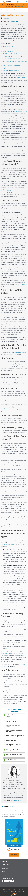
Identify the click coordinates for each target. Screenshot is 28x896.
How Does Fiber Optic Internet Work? (13, 49)
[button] (14, 716)
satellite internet (5, 653)
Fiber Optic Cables (8, 51)
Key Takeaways (7, 68)
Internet (12, 806)
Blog (7, 10)
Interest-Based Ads (18, 891)
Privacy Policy (8, 891)
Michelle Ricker (9, 18)
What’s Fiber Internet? (9, 46)
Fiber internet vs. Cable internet (11, 587)
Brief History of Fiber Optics (10, 54)
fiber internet (21, 77)
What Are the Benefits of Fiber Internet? (14, 56)
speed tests (7, 812)
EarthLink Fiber (8, 191)
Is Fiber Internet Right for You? (11, 65)
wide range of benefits (18, 352)
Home (2, 10)
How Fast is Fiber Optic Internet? (12, 58)
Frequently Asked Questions (11, 70)
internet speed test (17, 526)
